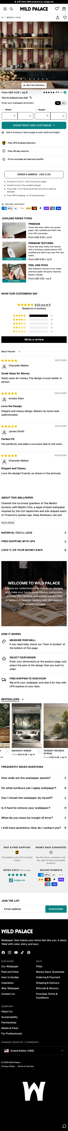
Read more (8, 522)
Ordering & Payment (48, 977)
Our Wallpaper (9, 966)
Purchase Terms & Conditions (46, 995)
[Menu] (5, 9)
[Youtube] (16, 952)
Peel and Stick (10, 972)
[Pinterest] (29, 952)
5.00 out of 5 (43, 305)
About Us (6, 1011)
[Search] (11, 9)
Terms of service (26, 1066)
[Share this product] (57, 17)
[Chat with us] (64, 1126)
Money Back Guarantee (50, 972)
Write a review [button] (34, 339)
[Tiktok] (22, 952)
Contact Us (8, 994)
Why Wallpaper (10, 988)
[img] (9, 360)
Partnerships (8, 1022)
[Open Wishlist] (56, 9)
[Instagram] (10, 952)
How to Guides (10, 977)
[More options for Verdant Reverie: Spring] (61, 751)
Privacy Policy (8, 1066)
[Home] (2, 17)
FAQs (39, 966)
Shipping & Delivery (47, 983)
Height (41, 109)
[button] (17, 98)
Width (8, 109)
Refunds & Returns (47, 988)
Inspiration (7, 983)
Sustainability (9, 1017)
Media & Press (9, 1028)
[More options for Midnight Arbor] (29, 751)
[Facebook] (3, 952)
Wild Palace (14, 1062)
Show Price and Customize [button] (32, 125)
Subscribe (56, 909)
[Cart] (64, 9)
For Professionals (11, 1033)
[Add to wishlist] (65, 17)
